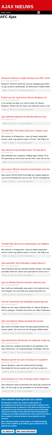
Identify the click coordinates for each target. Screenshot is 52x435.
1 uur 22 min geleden (24, 256)
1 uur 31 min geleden (24, 275)
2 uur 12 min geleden (24, 314)
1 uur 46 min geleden (24, 294)
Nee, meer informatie (26, 431)
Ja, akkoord (8, 431)
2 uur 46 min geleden (24, 333)
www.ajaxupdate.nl (12, 81)
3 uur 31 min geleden (24, 391)
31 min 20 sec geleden (25, 110)
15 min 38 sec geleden (25, 90)
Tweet (12, 90)
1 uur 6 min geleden (24, 143)
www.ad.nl (9, 133)
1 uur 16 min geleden (24, 162)
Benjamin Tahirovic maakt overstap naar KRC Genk (25, 78)
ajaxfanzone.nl (11, 119)
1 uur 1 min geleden (24, 123)
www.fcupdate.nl (11, 304)
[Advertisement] (26, 47)
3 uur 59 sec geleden (24, 372)
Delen (5, 90)
